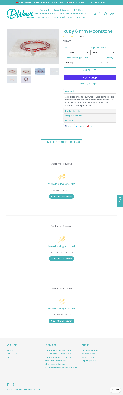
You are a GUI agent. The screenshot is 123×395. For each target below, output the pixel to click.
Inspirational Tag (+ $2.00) (76, 57)
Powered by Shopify (33, 389)
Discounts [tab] (69, 120)
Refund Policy (88, 357)
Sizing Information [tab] (73, 115)
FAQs (9, 357)
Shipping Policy (89, 360)
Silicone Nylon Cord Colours (58, 357)
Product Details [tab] (72, 111)
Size (66, 47)
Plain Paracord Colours (56, 364)
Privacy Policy (88, 353)
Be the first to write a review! (61, 196)
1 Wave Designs (19, 389)
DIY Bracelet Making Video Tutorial (61, 367)
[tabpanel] (89, 101)
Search (10, 350)
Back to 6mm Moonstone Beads (63, 142)
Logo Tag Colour (98, 47)
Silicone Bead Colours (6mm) (58, 353)
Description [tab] (70, 91)
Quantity (109, 57)
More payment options (89, 83)
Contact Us (12, 353)
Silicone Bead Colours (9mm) (58, 350)
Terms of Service (90, 350)
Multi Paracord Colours (56, 360)
